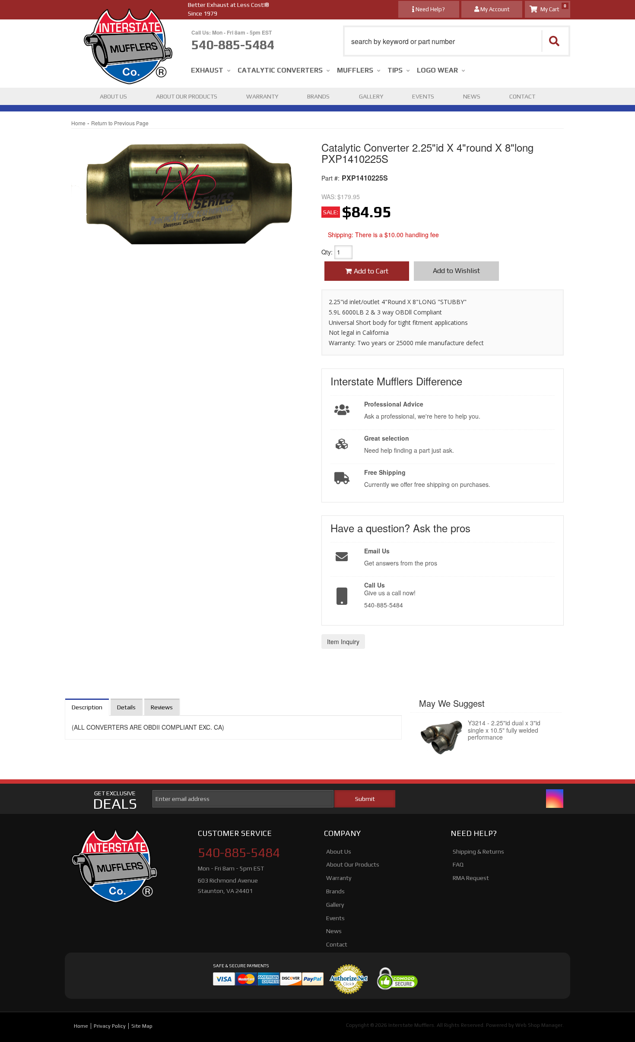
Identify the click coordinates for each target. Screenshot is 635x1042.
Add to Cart (371, 271)
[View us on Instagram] (554, 798)
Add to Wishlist (456, 271)
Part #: (330, 178)
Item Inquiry (343, 641)
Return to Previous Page (120, 123)
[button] (457, 41)
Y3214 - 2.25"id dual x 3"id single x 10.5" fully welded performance (504, 730)
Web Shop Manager (538, 1025)
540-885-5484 (239, 852)
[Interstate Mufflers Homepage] (128, 17)
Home (78, 123)
